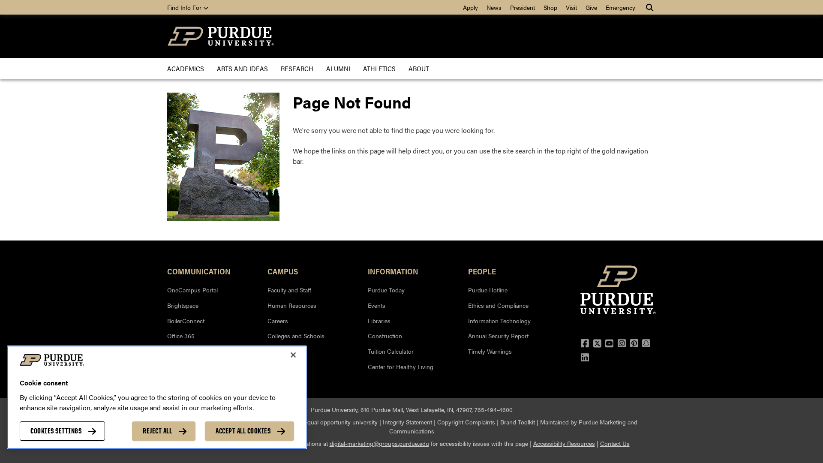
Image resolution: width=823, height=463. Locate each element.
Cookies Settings (55, 431)
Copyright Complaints (466, 422)
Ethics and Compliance (498, 305)
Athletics (379, 68)
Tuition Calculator (391, 351)
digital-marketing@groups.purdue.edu (379, 443)
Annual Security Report (498, 335)
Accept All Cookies (243, 431)
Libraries (379, 320)
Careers (277, 320)
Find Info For (185, 7)
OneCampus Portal (192, 290)
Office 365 (181, 335)
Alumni (338, 68)
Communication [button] (199, 271)
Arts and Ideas (242, 68)
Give (591, 7)
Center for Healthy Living (400, 366)
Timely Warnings (490, 351)
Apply (470, 7)
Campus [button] (282, 271)
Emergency (620, 7)
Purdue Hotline (488, 290)
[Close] (293, 355)
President (522, 7)
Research (297, 68)
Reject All (157, 431)
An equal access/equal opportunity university (318, 422)
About (418, 68)
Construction (385, 335)
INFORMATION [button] (393, 271)
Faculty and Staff (289, 290)
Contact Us (615, 443)
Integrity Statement (407, 422)
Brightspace (182, 305)
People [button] (482, 271)
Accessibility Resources (564, 443)
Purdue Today (386, 290)
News (494, 7)
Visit (571, 7)
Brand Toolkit (517, 422)
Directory (279, 351)
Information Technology (499, 320)
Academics (185, 68)
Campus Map (285, 366)
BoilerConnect (185, 320)
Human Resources (291, 305)
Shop (550, 7)
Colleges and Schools (295, 335)
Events (376, 305)
